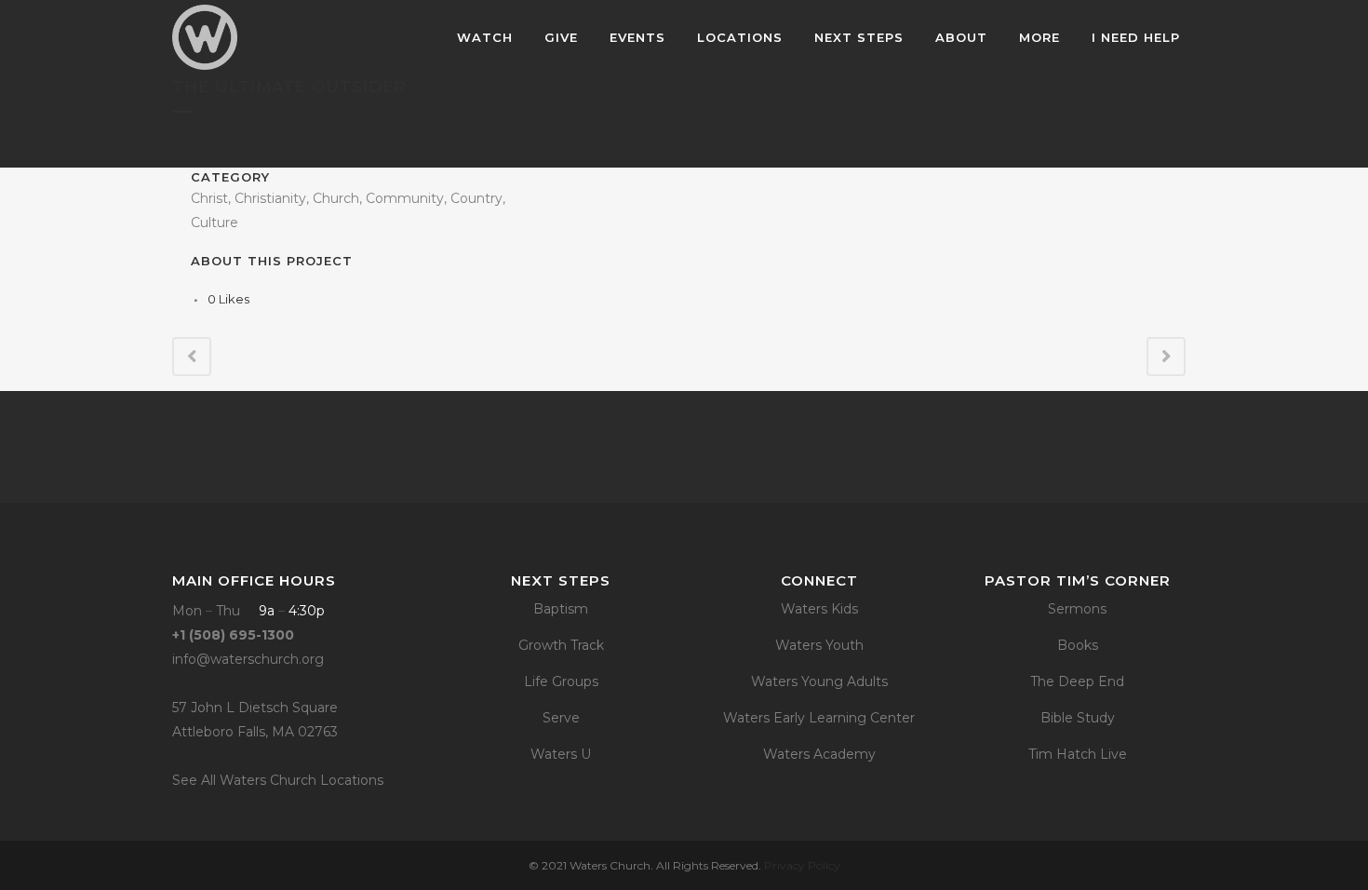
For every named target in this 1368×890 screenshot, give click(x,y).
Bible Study (1077, 717)
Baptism (560, 608)
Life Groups (561, 681)
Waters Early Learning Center (819, 717)
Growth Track (561, 645)
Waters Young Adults (819, 681)
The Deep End (1077, 681)
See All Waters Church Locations (277, 780)
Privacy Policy (802, 865)
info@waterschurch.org (248, 659)
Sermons (1077, 608)
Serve (561, 717)
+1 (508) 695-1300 (233, 635)
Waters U (560, 754)
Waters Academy (819, 754)
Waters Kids (819, 608)
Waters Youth (819, 645)
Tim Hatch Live (1077, 754)
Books (1077, 645)
